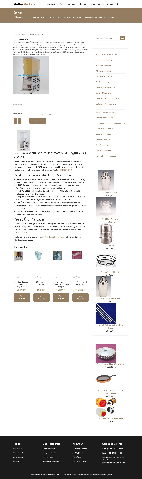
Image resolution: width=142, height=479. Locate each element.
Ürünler (61, 4)
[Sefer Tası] (110, 233)
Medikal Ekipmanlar (103, 134)
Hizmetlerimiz (18, 453)
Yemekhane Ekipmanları (51, 461)
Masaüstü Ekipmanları (104, 129)
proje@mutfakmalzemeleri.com (52, 237)
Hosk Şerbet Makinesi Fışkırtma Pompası (61, 284)
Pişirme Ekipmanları (103, 71)
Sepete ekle (37, 121)
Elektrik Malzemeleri (104, 93)
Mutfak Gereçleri (103, 139)
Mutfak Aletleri (48, 457)
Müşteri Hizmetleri (96, 4)
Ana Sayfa (51, 4)
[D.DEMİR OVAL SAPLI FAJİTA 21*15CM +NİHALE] (110, 378)
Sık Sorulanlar (18, 457)
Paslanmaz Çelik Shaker (110, 298)
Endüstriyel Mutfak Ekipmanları (108, 98)
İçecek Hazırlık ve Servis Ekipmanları (110, 123)
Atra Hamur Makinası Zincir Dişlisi (110, 364)
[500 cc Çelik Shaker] (110, 180)
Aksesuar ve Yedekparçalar (106, 54)
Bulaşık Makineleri (49, 453)
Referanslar (72, 4)
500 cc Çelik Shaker (110, 192)
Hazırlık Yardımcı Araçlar (105, 118)
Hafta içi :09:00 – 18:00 (112, 449)
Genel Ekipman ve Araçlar (106, 112)
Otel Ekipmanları (102, 145)
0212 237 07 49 (66, 170)
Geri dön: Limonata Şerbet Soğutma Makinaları (29, 34)
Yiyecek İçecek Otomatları (106, 156)
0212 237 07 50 (21, 232)
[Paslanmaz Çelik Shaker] (110, 286)
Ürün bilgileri (22, 297)
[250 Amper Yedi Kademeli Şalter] (110, 407)
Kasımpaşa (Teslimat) (80, 449)
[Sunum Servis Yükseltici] (110, 260)
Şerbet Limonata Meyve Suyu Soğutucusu (22, 284)
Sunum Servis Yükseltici (110, 272)
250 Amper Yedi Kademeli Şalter (111, 418)
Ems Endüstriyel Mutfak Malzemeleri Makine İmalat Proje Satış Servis (87, 474)
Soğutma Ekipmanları (104, 76)
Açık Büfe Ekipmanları (104, 65)
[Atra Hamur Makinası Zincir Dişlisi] (110, 353)
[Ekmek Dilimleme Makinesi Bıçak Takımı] (110, 313)
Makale (110, 4)
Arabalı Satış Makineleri (105, 60)
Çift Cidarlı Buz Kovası (110, 219)
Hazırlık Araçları (49, 449)
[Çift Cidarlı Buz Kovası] (110, 207)
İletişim (83, 4)
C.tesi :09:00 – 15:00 (112, 453)
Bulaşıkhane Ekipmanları (105, 82)
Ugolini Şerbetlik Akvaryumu (80, 283)
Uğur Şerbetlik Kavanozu (42, 283)
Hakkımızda (17, 449)
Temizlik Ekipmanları (104, 150)
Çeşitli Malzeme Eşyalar (105, 87)
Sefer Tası (111, 245)
